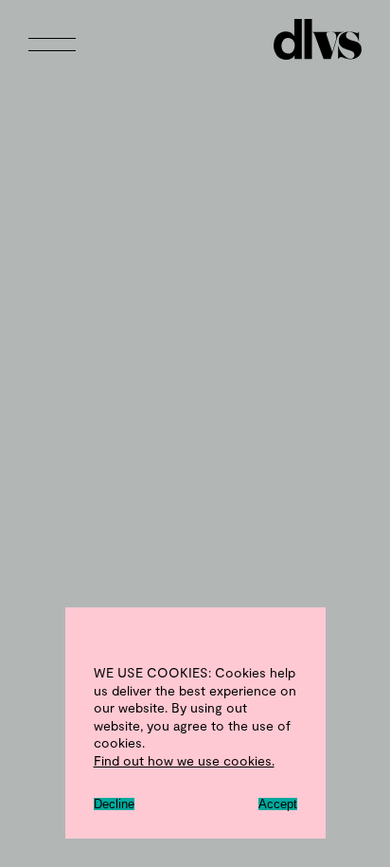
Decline (114, 804)
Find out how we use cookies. (184, 760)
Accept (277, 804)
